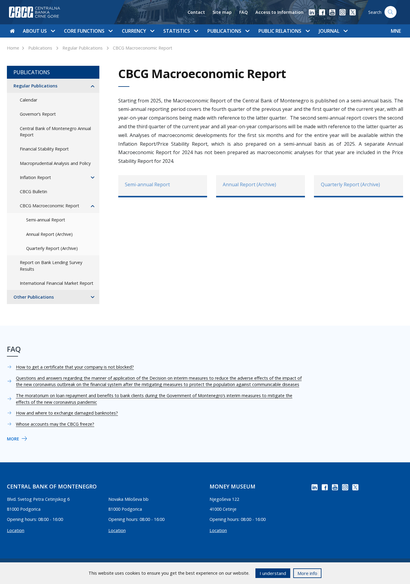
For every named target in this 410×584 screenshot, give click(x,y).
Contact (196, 12)
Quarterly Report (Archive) (52, 248)
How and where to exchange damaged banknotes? (67, 413)
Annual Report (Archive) (49, 234)
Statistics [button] (176, 31)
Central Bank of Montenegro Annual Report (55, 132)
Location (15, 530)
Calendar (28, 100)
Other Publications (34, 297)
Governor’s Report (38, 114)
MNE (396, 31)
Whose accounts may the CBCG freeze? (55, 424)
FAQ (243, 12)
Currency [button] (134, 31)
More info (307, 573)
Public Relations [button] (279, 31)
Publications (40, 48)
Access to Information (279, 12)
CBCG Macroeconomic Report (142, 48)
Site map (222, 12)
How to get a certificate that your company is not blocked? (75, 367)
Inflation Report (35, 177)
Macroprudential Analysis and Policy (55, 163)
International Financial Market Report (56, 283)
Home (13, 48)
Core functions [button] (84, 31)
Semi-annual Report (45, 220)
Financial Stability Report (44, 149)
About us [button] (35, 31)
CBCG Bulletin (33, 191)
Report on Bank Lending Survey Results (51, 266)
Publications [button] (224, 31)
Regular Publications (82, 48)
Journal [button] (329, 31)
